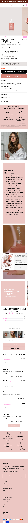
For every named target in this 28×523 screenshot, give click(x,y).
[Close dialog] (26, 253)
